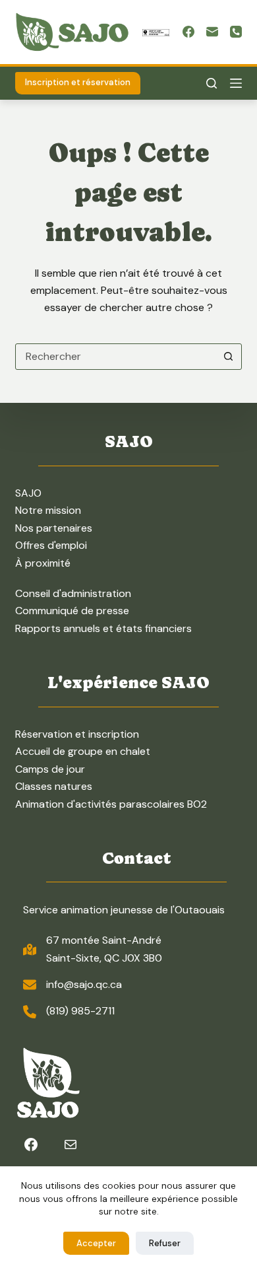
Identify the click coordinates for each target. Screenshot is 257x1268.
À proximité (43, 563)
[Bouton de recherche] (228, 356)
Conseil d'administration (73, 593)
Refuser (165, 1243)
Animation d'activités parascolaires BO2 (111, 804)
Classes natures (53, 786)
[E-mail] (212, 32)
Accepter (96, 1243)
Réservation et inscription (77, 734)
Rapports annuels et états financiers (103, 628)
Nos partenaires (53, 528)
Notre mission (48, 510)
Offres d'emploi (51, 545)
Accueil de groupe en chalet (82, 751)
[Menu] (236, 83)
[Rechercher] (211, 83)
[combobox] (115, 356)
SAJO (28, 493)
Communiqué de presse (72, 610)
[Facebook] (188, 32)
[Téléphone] (236, 32)
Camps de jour (50, 769)
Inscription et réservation (77, 82)
